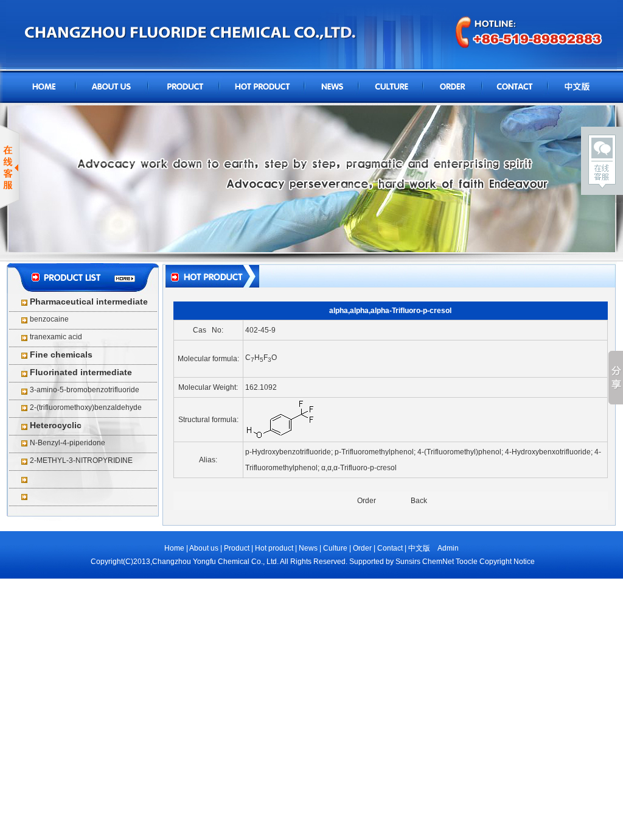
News (308, 548)
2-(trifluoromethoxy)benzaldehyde (86, 407)
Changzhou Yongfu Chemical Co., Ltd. (215, 561)
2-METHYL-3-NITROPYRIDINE (81, 460)
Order (366, 500)
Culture (335, 548)
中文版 (419, 548)
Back (419, 500)
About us (204, 548)
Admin (448, 548)
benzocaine (49, 319)
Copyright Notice (507, 561)
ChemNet (438, 561)
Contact (390, 548)
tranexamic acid (56, 337)
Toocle (467, 561)
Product (236, 548)
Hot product (275, 548)
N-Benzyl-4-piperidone (67, 443)
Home (174, 548)
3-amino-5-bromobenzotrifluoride (84, 390)
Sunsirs (407, 561)
